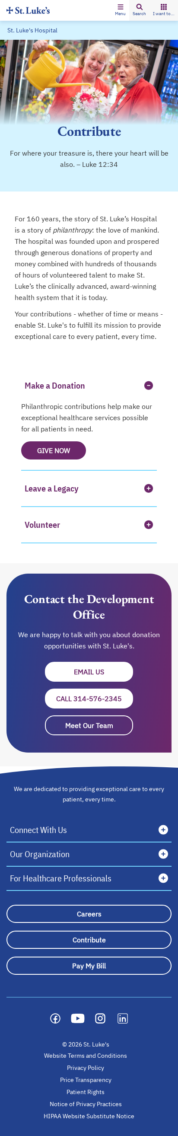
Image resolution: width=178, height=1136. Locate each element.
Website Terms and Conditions (85, 1055)
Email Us (103, 671)
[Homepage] (28, 10)
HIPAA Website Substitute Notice (89, 1116)
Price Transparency (85, 1080)
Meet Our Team (89, 725)
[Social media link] (55, 1018)
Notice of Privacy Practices (86, 1104)
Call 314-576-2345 (89, 698)
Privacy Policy (85, 1068)
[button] (120, 10)
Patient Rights (86, 1092)
